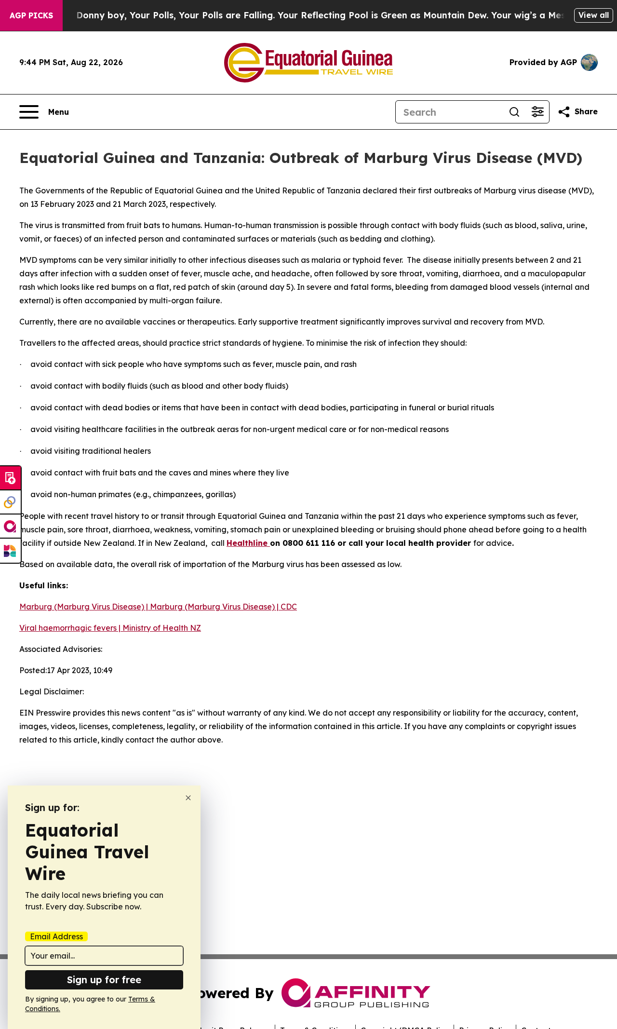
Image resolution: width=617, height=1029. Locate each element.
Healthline (248, 543)
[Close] (188, 797)
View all (593, 15)
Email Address (56, 936)
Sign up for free (104, 980)
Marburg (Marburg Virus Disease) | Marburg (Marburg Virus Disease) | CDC (158, 606)
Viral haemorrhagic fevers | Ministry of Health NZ (110, 628)
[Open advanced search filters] (537, 112)
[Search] (514, 112)
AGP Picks (31, 15)
